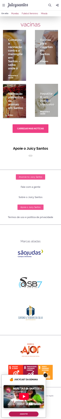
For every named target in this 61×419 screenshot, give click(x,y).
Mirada (44, 13)
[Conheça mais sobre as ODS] (30, 372)
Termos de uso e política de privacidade (30, 217)
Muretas (15, 13)
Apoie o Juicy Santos (30, 207)
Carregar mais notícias (30, 128)
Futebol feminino (30, 13)
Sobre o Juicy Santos (30, 197)
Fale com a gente (30, 187)
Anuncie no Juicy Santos (30, 177)
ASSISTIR (24, 414)
